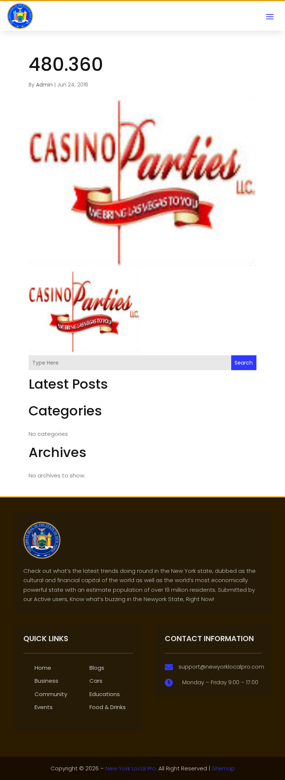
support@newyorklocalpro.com (221, 666)
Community (51, 694)
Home (43, 668)
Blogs (96, 668)
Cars (95, 681)
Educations (104, 694)
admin (44, 84)
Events (44, 707)
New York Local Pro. (131, 768)
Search (244, 362)
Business (46, 681)
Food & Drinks (107, 707)
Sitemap (223, 768)
